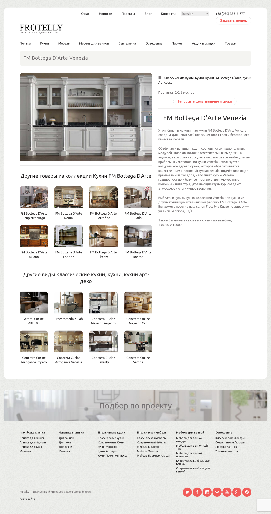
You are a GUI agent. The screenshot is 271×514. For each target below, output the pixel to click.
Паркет (177, 43)
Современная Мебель (151, 442)
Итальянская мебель (152, 432)
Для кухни (65, 446)
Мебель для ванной (94, 43)
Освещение (153, 43)
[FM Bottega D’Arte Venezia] (86, 117)
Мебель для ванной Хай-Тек (192, 447)
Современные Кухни (111, 442)
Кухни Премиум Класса (112, 455)
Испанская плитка (71, 432)
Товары (230, 43)
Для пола (65, 442)
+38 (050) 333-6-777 (230, 14)
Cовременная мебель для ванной (193, 470)
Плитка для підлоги (33, 442)
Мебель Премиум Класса (153, 455)
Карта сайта (27, 498)
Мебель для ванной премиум (189, 455)
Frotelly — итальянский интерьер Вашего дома (51, 491)
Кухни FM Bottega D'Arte (223, 78)
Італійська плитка (32, 432)
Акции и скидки (203, 43)
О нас (85, 14)
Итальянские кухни (111, 432)
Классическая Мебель (151, 438)
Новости (105, 14)
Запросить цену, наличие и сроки (205, 101)
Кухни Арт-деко (108, 451)
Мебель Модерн (148, 446)
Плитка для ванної (32, 438)
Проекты (128, 14)
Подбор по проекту (135, 405)
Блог (148, 14)
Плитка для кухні (31, 446)
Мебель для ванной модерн (189, 439)
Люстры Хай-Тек (226, 446)
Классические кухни (179, 78)
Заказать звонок (233, 20)
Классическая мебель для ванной (193, 462)
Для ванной (66, 438)
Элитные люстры (226, 451)
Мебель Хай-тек (148, 451)
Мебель (64, 43)
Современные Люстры (230, 442)
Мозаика (25, 451)
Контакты (168, 14)
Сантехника (127, 43)
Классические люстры (230, 438)
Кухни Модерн (107, 446)
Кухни (44, 43)
